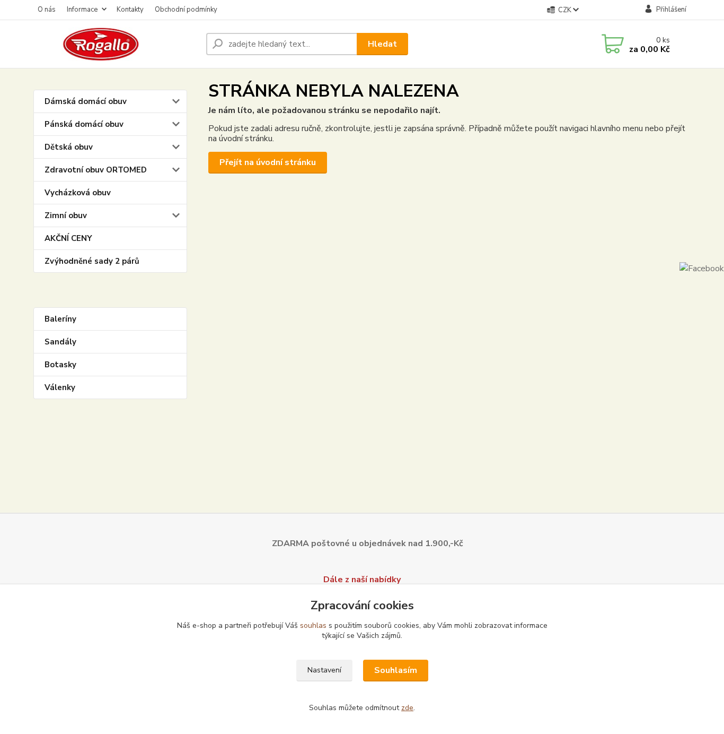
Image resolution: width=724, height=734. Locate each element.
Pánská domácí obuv (84, 124)
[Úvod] (115, 44)
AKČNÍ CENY (68, 238)
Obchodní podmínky (186, 9)
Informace (82, 9)
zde (407, 708)
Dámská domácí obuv (86, 101)
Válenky (60, 387)
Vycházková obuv (78, 192)
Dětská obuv (69, 147)
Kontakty (130, 9)
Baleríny (60, 319)
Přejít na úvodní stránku (267, 162)
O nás (47, 9)
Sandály (60, 341)
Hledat (382, 44)
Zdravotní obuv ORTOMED (96, 170)
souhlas (313, 625)
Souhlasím (395, 670)
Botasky (60, 364)
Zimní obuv (66, 215)
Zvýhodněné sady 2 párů (92, 261)
